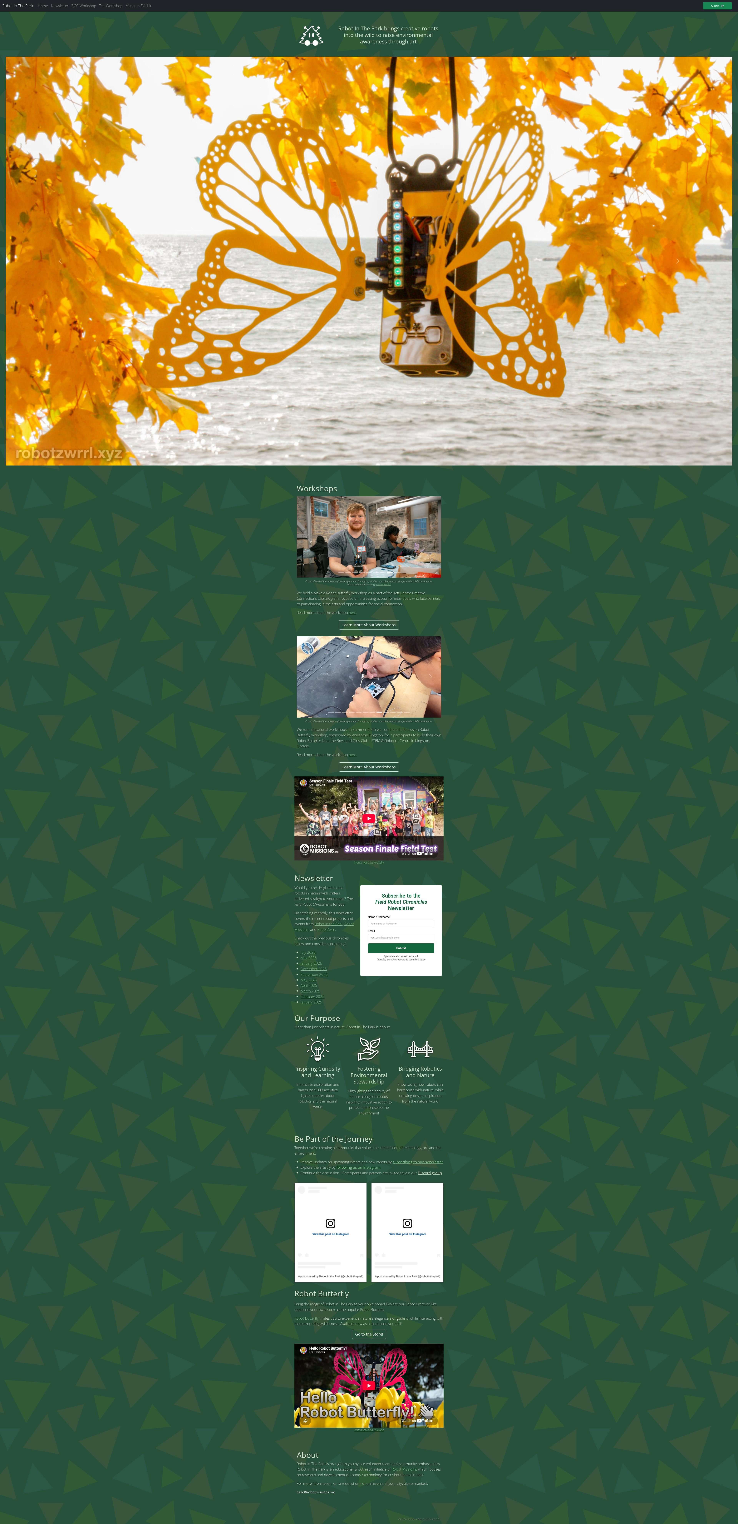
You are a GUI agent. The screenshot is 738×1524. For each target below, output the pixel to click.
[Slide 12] (407, 712)
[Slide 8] (390, 572)
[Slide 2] (355, 460)
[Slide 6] (383, 460)
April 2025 (309, 985)
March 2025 (310, 991)
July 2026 (308, 952)
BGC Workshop (83, 5)
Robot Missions (404, 1469)
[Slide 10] (393, 712)
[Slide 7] (390, 460)
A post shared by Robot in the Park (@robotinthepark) (330, 1276)
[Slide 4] (369, 460)
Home (43, 5)
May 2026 (309, 957)
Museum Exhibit (138, 5)
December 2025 (314, 968)
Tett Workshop (110, 5)
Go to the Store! (369, 1334)
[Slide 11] (400, 712)
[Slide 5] (376, 460)
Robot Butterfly (306, 1318)
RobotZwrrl (326, 929)
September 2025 (314, 974)
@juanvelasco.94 (382, 584)
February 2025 (312, 996)
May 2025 (309, 980)
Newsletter (59, 5)
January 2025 (311, 1002)
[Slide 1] (348, 460)
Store (715, 6)
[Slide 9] (397, 572)
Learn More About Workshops (369, 624)
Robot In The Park (17, 5)
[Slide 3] (362, 460)
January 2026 (311, 963)
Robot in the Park (328, 923)
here (352, 612)
